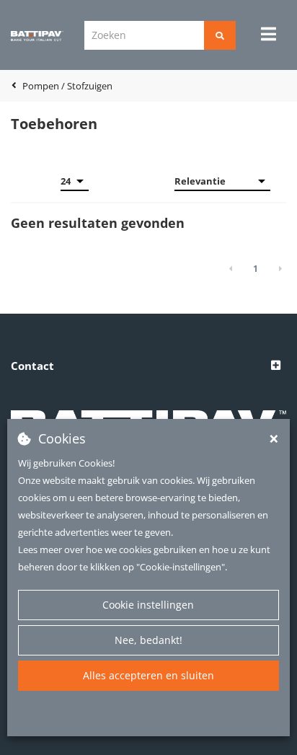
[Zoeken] (220, 35)
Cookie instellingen (148, 604)
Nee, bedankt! (148, 640)
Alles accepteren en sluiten (148, 675)
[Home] (37, 35)
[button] (148, 366)
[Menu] (268, 34)
